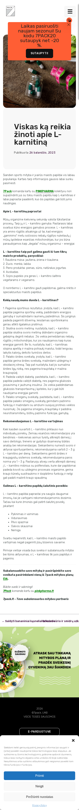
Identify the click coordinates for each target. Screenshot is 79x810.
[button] (73, 740)
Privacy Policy (39, 805)
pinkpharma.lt (44, 591)
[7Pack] (10, 10)
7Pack (7, 191)
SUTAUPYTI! (39, 53)
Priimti (39, 775)
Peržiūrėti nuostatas (39, 796)
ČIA (5, 579)
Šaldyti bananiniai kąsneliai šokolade (28, 621)
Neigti (39, 786)
